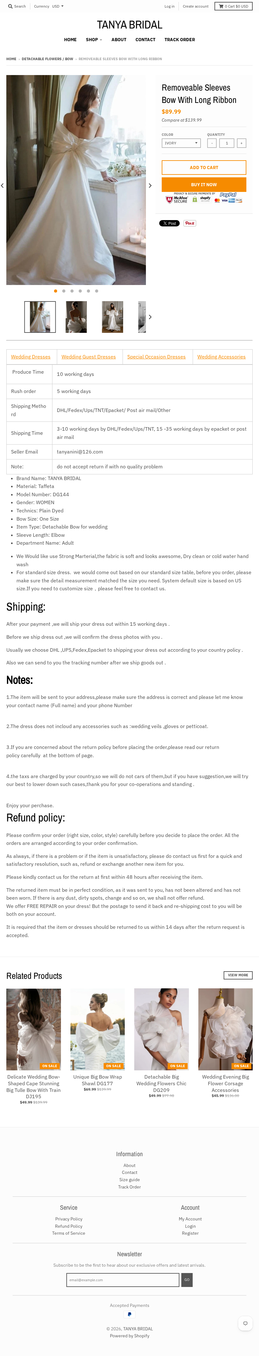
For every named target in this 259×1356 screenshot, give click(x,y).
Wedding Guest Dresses (89, 356)
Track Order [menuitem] (180, 39)
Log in (170, 6)
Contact (129, 1172)
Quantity (216, 134)
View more (238, 975)
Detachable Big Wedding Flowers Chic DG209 (161, 1083)
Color (167, 134)
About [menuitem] (118, 39)
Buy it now (204, 184)
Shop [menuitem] (92, 39)
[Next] (150, 186)
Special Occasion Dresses (156, 356)
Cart (236, 6)
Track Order (129, 1187)
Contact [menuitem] (145, 39)
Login (190, 1226)
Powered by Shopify (129, 1336)
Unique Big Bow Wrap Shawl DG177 (97, 1080)
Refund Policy (68, 1226)
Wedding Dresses (31, 356)
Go (187, 1279)
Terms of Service (68, 1233)
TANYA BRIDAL (129, 24)
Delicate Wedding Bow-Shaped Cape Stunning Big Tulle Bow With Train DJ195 (33, 1086)
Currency (41, 6)
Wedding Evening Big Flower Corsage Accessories (225, 1083)
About (129, 1165)
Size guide (129, 1179)
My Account (190, 1219)
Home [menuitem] (70, 39)
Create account (195, 6)
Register (190, 1233)
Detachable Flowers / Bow (47, 59)
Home (11, 59)
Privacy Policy (68, 1219)
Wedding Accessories (221, 356)
